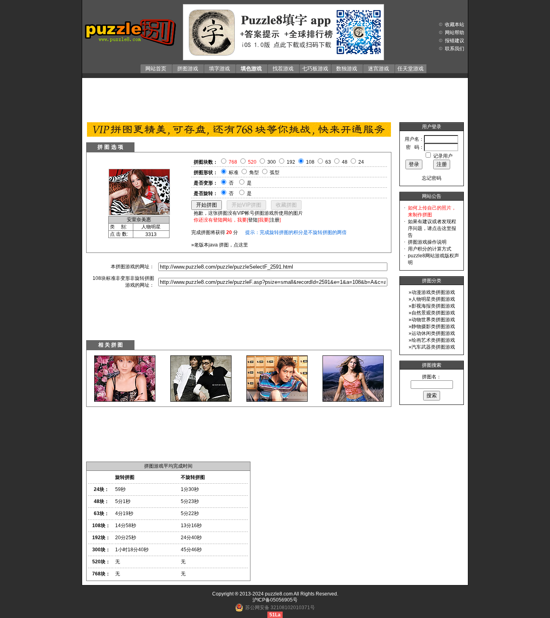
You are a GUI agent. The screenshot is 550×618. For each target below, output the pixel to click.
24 (361, 162)
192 (291, 162)
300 (271, 162)
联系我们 (454, 48)
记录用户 (443, 156)
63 (328, 162)
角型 (254, 172)
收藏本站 (454, 24)
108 (310, 162)
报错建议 (454, 40)
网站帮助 (454, 32)
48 (344, 162)
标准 (233, 172)
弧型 (274, 172)
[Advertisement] (275, 98)
